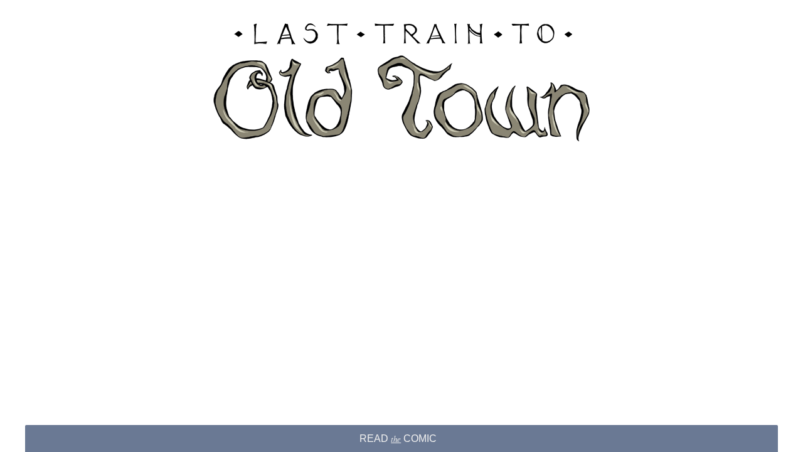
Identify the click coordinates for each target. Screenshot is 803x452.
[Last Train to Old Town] (401, 81)
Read (398, 438)
